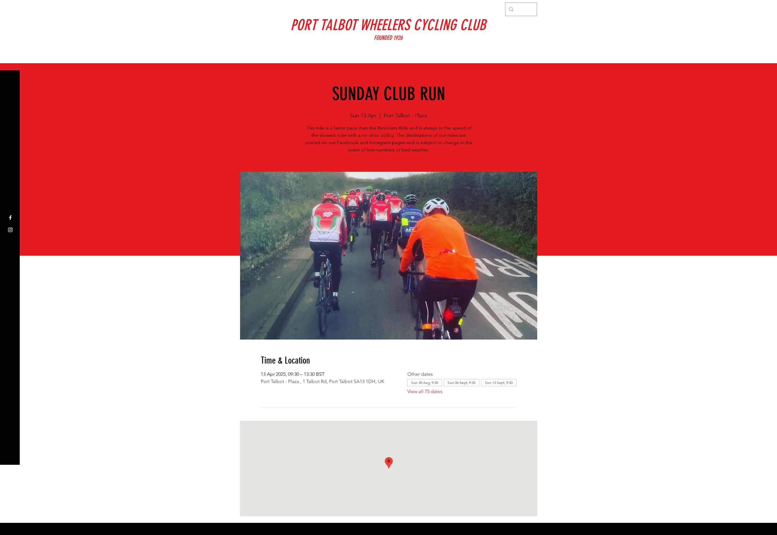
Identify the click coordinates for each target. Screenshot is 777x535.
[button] (10, 9)
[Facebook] (10, 218)
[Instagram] (10, 230)
